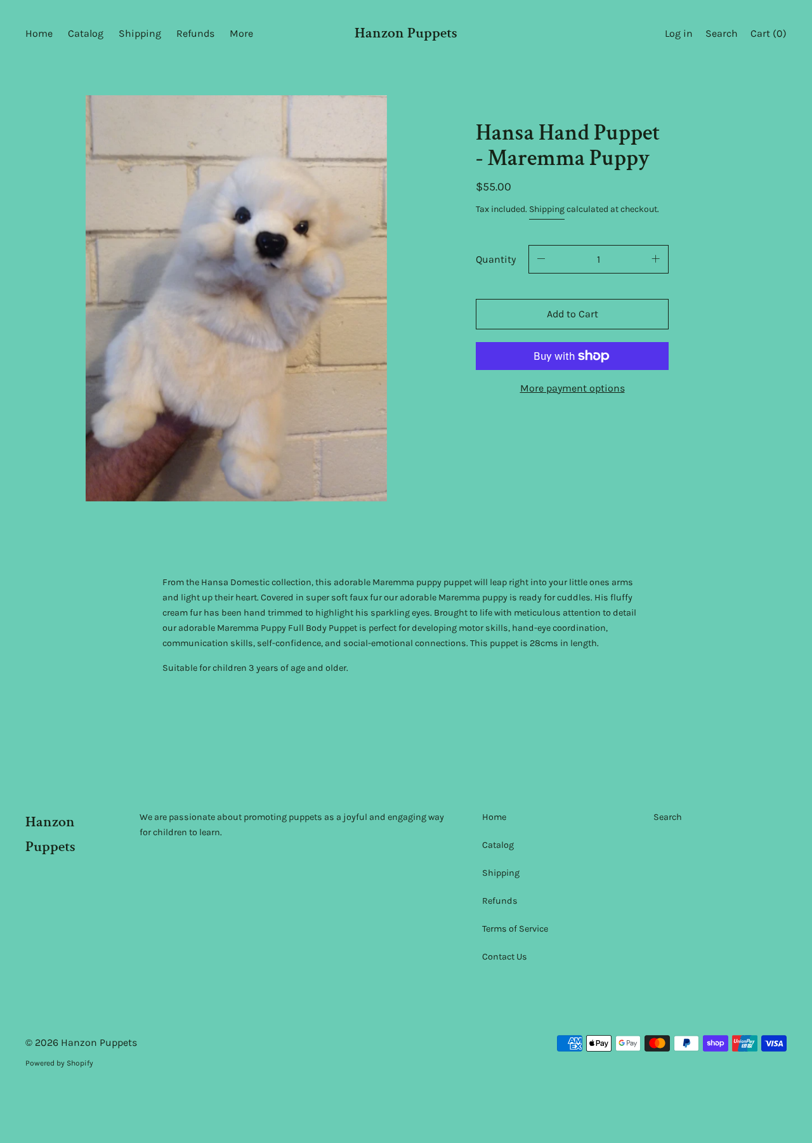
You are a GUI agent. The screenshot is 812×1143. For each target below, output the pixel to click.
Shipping (547, 209)
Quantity (496, 259)
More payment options (572, 388)
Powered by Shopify (59, 1063)
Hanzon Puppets (406, 33)
